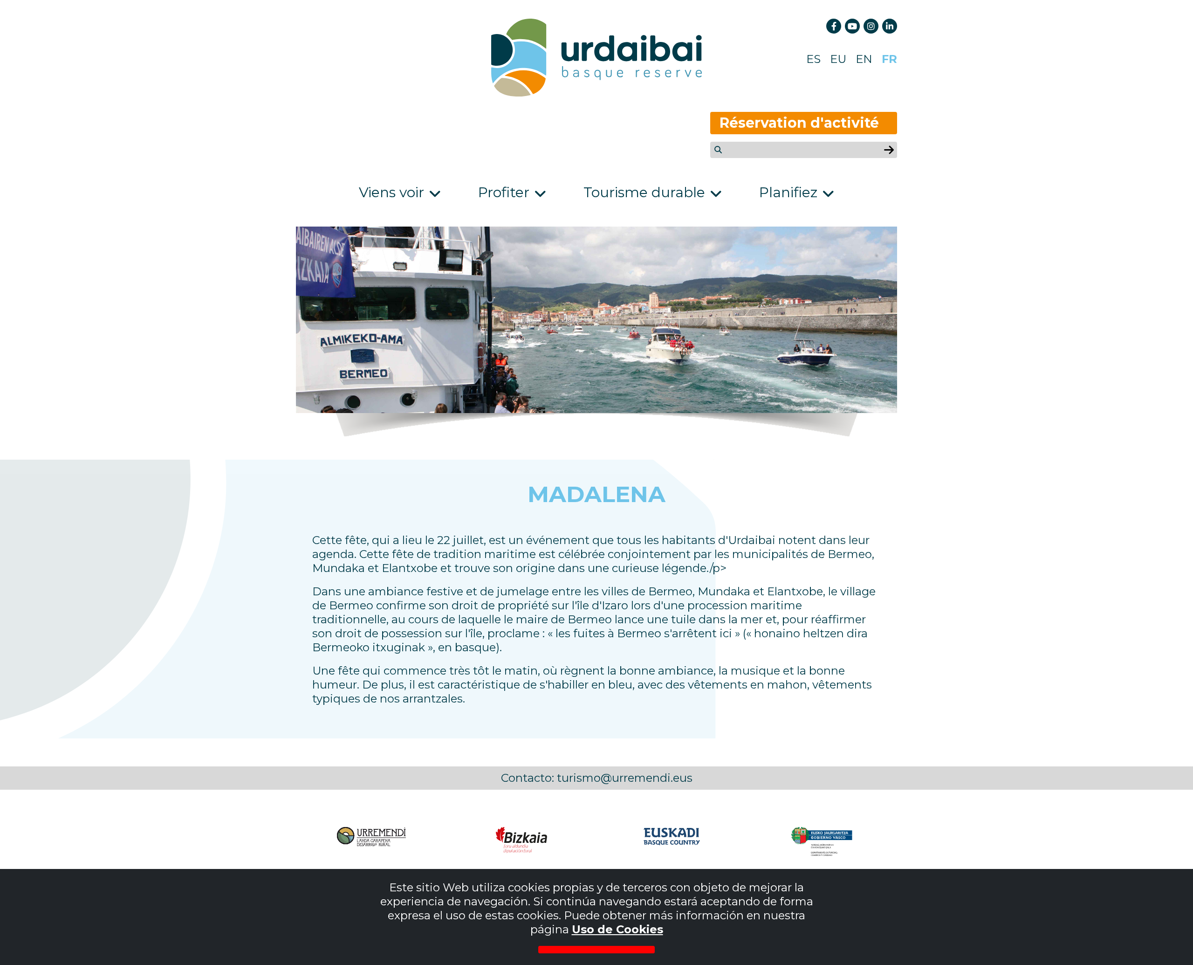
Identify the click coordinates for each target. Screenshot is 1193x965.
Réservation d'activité (799, 122)
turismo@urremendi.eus (624, 778)
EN (864, 59)
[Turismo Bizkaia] (521, 841)
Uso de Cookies (617, 929)
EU (838, 59)
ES (813, 59)
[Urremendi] (371, 841)
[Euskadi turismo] (672, 841)
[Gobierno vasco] (822, 841)
